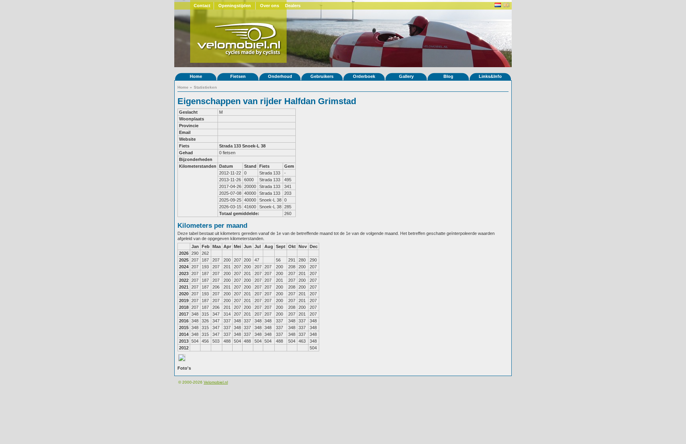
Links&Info (490, 76)
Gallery (406, 76)
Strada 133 (230, 145)
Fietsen (238, 76)
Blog (448, 76)
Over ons (269, 5)
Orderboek (364, 76)
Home (196, 76)
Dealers (293, 5)
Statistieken (205, 87)
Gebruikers (321, 76)
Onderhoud (280, 76)
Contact (202, 5)
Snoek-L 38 (254, 145)
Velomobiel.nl (216, 382)
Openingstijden (234, 5)
